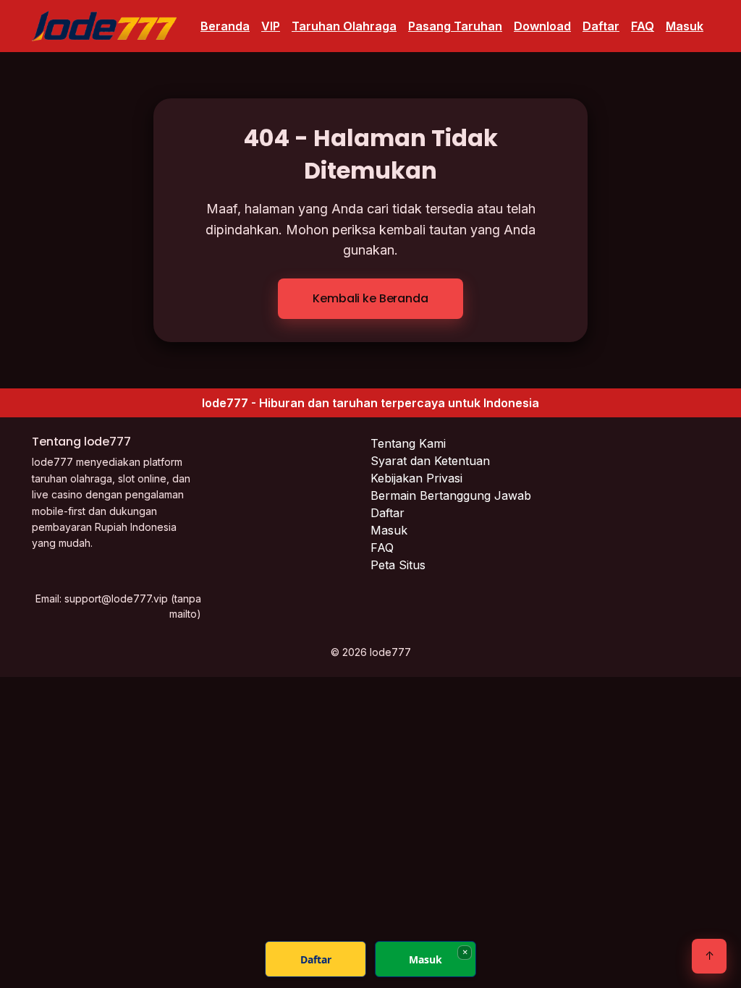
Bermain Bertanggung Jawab (450, 495)
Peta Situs (397, 565)
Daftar (601, 26)
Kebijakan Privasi (416, 478)
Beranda (225, 26)
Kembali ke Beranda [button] (370, 298)
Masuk (684, 26)
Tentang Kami (408, 443)
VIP (270, 26)
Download (542, 26)
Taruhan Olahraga (344, 26)
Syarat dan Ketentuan (430, 460)
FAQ (642, 26)
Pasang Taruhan (455, 26)
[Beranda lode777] (104, 26)
